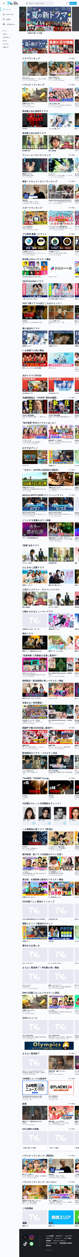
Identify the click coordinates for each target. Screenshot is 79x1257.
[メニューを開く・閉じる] (66, 3)
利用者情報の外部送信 (66, 1243)
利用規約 (48, 1240)
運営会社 (48, 1245)
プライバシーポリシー (59, 1240)
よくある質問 (50, 1236)
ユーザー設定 (67, 1238)
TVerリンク (49, 1238)
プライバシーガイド (51, 1243)
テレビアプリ (68, 1236)
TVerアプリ (59, 1236)
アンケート (58, 1238)
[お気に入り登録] (33, 823)
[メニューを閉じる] (3, 3)
